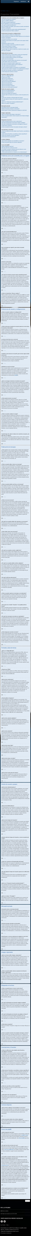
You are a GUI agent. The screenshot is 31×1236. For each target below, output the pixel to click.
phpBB (16, 375)
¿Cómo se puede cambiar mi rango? (9, 47)
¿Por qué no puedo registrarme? (8, 22)
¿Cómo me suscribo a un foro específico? (10, 135)
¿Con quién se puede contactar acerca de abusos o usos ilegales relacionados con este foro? (13, 150)
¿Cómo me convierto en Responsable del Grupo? (12, 97)
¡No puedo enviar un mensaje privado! (9, 107)
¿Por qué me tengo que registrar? (8, 19)
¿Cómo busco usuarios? (6, 125)
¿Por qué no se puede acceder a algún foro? (11, 63)
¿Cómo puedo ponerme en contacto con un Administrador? (14, 152)
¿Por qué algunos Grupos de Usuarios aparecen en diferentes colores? (14, 99)
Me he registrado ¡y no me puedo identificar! (10, 23)
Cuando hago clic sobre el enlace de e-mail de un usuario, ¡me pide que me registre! (15, 50)
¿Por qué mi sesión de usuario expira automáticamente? (13, 29)
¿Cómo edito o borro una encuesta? (9, 61)
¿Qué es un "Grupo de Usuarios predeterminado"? (12, 101)
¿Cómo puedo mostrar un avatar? (8, 46)
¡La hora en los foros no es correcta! (9, 39)
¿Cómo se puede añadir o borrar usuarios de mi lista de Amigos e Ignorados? (15, 116)
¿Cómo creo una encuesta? (7, 58)
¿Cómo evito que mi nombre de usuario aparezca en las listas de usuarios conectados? (15, 37)
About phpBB (21, 1138)
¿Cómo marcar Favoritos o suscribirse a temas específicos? (14, 133)
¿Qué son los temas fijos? (7, 84)
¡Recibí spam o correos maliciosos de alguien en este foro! (14, 110)
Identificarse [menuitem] (23, 1)
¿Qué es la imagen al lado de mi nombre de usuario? (12, 44)
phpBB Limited (25, 1135)
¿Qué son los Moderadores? (7, 91)
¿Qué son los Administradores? (8, 90)
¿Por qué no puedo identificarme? (8, 25)
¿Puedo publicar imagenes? (7, 80)
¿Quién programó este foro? (7, 146)
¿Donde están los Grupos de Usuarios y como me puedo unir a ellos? (15, 95)
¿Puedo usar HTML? (5, 77)
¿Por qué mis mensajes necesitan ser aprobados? (12, 70)
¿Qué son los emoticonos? (7, 78)
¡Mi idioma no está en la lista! (7, 43)
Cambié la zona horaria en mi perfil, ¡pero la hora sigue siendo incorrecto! (14, 41)
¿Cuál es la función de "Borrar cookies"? (10, 30)
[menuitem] (3, 1233)
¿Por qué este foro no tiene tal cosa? (9, 147)
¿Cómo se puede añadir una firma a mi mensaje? (12, 57)
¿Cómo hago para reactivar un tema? (9, 71)
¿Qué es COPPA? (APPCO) (7, 20)
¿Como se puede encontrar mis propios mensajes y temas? (14, 127)
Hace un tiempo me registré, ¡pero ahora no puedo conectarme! (15, 26)
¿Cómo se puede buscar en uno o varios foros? (11, 121)
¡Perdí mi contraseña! (6, 27)
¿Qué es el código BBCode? (7, 75)
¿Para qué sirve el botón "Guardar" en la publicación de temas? (15, 68)
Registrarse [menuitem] (16, 1)
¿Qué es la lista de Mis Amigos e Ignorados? (11, 114)
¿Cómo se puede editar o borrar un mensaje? (11, 56)
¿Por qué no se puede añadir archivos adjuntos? (11, 64)
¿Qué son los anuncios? (6, 82)
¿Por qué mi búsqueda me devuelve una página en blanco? (14, 124)
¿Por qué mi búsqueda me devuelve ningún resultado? (13, 122)
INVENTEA (16, 1229)
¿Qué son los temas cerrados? (8, 85)
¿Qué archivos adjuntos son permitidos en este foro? (12, 140)
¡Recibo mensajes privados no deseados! (10, 108)
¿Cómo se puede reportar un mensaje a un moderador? (13, 67)
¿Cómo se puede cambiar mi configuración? (11, 34)
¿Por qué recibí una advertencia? (8, 66)
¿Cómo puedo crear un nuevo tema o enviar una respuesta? (14, 54)
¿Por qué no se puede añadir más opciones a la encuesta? (14, 60)
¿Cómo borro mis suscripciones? (8, 136)
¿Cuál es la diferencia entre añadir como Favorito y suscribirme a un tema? (15, 132)
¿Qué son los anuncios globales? (8, 81)
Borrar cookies (5, 1211)
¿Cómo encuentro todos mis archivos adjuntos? (11, 142)
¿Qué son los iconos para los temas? (9, 87)
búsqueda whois (5, 1165)
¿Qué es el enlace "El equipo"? (8, 103)
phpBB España (15, 1231)
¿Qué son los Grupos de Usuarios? (9, 93)
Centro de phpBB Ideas (9, 1149)
